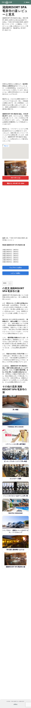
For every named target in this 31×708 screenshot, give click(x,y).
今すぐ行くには (15, 178)
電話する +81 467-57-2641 (15, 183)
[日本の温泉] (7, 2)
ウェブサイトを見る (15, 267)
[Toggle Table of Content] (9, 283)
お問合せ (15, 704)
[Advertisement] (15, 58)
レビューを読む (15, 273)
